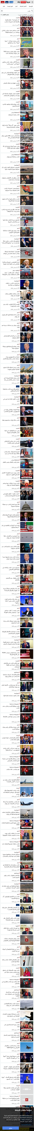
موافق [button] (10, 1128)
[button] (2, 10)
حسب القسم (5, 14)
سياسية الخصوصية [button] (26, 1124)
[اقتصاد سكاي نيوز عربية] (11, 2)
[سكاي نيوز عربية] (23, 2)
